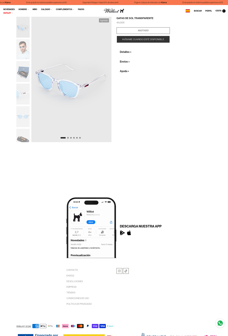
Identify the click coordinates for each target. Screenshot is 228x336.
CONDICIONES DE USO (77, 298)
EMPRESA (71, 286)
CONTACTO (72, 270)
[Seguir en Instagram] (119, 271)
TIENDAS (70, 292)
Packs (81, 9)
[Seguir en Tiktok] (126, 271)
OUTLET (7, 13)
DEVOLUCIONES (74, 281)
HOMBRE (23, 9)
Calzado (45, 9)
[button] (143, 39)
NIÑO (35, 9)
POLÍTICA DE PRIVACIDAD (79, 304)
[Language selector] (187, 10)
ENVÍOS (70, 275)
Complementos (64, 9)
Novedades (9, 9)
